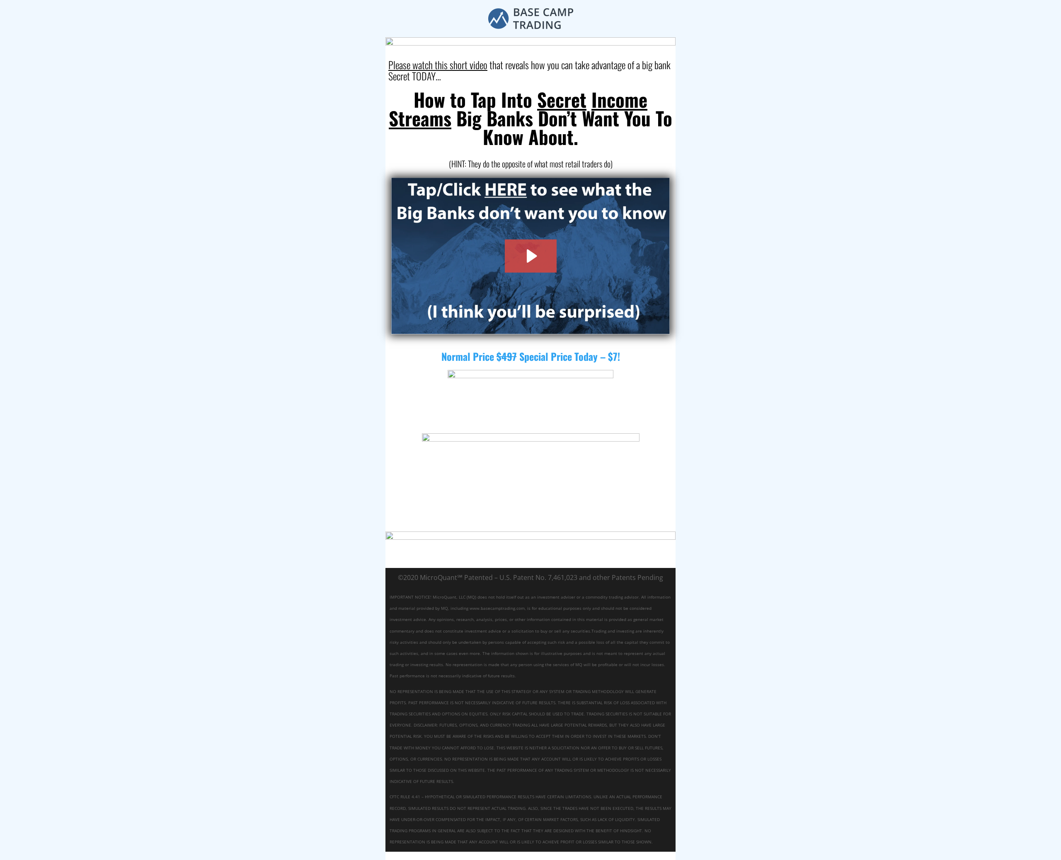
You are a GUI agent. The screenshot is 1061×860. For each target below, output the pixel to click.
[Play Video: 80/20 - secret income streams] (531, 256)
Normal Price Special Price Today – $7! (530, 356)
